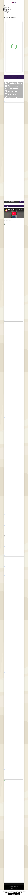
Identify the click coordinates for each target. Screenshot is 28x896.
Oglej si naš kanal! (7, 220)
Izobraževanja (6, 7)
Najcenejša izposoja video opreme (14, 888)
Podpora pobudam (7, 9)
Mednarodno (6, 11)
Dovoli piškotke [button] (12, 894)
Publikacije (6, 12)
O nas (5, 6)
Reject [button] (18, 894)
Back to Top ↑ (14, 77)
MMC (5, 8)
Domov (5, 5)
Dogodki (5, 10)
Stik (5, 13)
